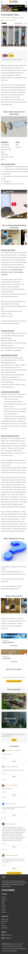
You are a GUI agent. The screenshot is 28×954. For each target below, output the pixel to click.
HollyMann (8, 855)
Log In (14, 740)
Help (3, 923)
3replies (5, 798)
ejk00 (6, 824)
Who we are (5, 928)
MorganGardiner (9, 750)
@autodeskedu (7, 938)
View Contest (14, 645)
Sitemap (4, 925)
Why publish (5, 919)
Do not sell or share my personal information (14, 948)
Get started (4, 921)
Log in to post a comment (14, 873)
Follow (11, 55)
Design (3, 901)
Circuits (4, 897)
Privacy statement (7, 946)
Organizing (15, 17)
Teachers (4, 912)
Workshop (4, 899)
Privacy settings (17, 946)
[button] (2, 2)
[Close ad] (26, 6)
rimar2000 (8, 785)
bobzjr (4, 17)
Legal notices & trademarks (10, 951)
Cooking (4, 905)
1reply (4, 779)
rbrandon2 (8, 766)
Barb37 (7, 803)
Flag (5, 758)
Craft (3, 903)
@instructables (8, 935)
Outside (4, 910)
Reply (14, 761)
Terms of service (18, 944)
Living (8, 17)
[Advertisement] (14, 8)
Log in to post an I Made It (14, 681)
